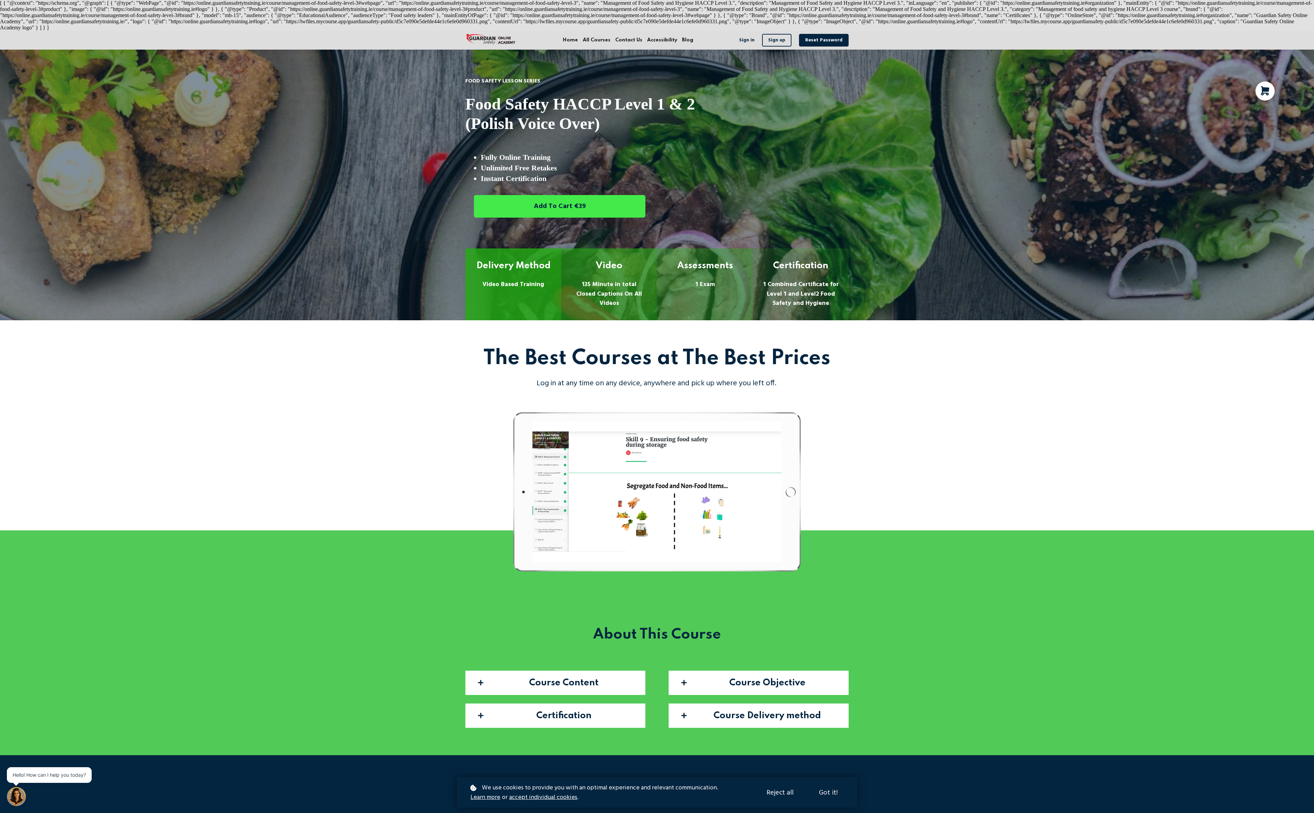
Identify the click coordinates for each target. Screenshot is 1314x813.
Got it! (828, 792)
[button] (555, 683)
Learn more (485, 797)
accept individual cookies (543, 797)
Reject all (780, 792)
